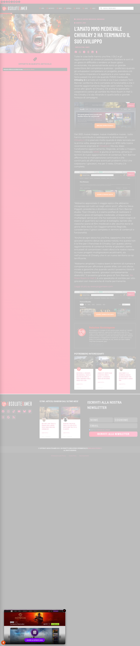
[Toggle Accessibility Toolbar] (3, 642)
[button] (64, 610)
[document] (70, 323)
